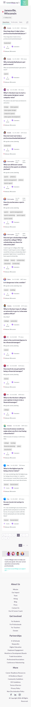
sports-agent (8, 183)
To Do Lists (14, 22)
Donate (15, 631)
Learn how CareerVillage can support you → (15, 569)
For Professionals (15, 624)
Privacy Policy (15, 688)
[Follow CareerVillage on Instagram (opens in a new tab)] (19, 695)
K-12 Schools (15, 641)
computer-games (9, 113)
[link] (15, 40)
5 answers (16, 324)
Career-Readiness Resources (15, 673)
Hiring (15, 599)
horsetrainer (14, 484)
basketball (7, 43)
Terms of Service (15, 685)
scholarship (15, 263)
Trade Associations (15, 656)
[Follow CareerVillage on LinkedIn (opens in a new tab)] (15, 695)
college (6, 260)
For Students (15, 621)
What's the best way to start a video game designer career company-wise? (14, 95)
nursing (13, 443)
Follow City (7, 17)
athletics (13, 176)
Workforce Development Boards (15, 653)
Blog (15, 602)
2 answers (16, 46)
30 (23, 545)
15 (20, 545)
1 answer (16, 488)
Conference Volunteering (15, 662)
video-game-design (10, 110)
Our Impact (15, 592)
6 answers (16, 267)
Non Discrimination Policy (15, 691)
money (13, 260)
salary (19, 446)
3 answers (16, 149)
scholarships (20, 260)
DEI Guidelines (16, 682)
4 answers (16, 77)
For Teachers (15, 627)
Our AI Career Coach (16, 611)
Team (15, 595)
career (6, 290)
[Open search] (19, 3)
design (6, 107)
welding (12, 290)
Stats (20, 22)
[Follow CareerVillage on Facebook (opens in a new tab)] (11, 695)
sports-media (8, 218)
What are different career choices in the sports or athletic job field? (15, 167)
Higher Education (15, 647)
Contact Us (15, 608)
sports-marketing (9, 215)
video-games (14, 107)
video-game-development (12, 117)
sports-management (10, 180)
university (14, 321)
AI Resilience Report (15, 676)
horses (6, 484)
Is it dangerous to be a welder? (14, 282)
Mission (15, 589)
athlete (21, 180)
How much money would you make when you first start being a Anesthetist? (15, 431)
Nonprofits (15, 644)
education (7, 263)
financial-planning (9, 446)
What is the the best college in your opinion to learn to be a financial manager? (15, 400)
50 (27, 545)
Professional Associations (15, 659)
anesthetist (7, 449)
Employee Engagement (15, 650)
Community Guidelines (15, 679)
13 (4, 538)
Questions (6, 22)
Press (15, 605)
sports (6, 74)
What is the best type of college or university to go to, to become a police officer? (15, 311)
